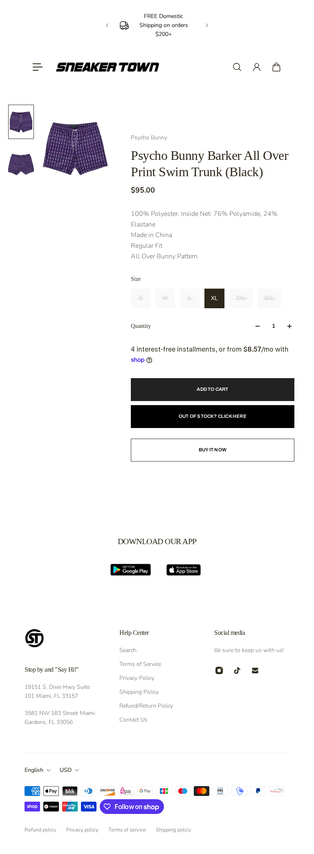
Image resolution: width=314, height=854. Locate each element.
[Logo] (107, 67)
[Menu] (37, 67)
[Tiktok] (237, 670)
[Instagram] (219, 670)
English (34, 770)
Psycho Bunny (149, 137)
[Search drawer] (237, 67)
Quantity (141, 326)
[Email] (255, 670)
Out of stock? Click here (213, 416)
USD (66, 770)
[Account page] (257, 67)
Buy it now (213, 449)
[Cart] (276, 67)
